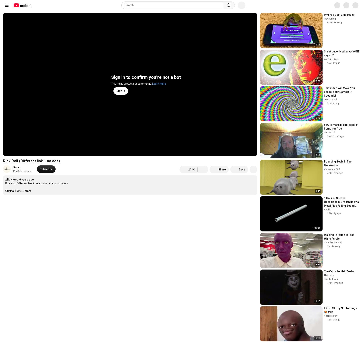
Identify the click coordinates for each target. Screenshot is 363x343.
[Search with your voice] (241, 5)
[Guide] (7, 5)
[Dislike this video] (203, 169)
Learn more (159, 83)
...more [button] (26, 190)
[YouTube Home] (22, 5)
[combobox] (173, 5)
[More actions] (253, 169)
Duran (17, 167)
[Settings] (334, 5)
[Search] (229, 5)
